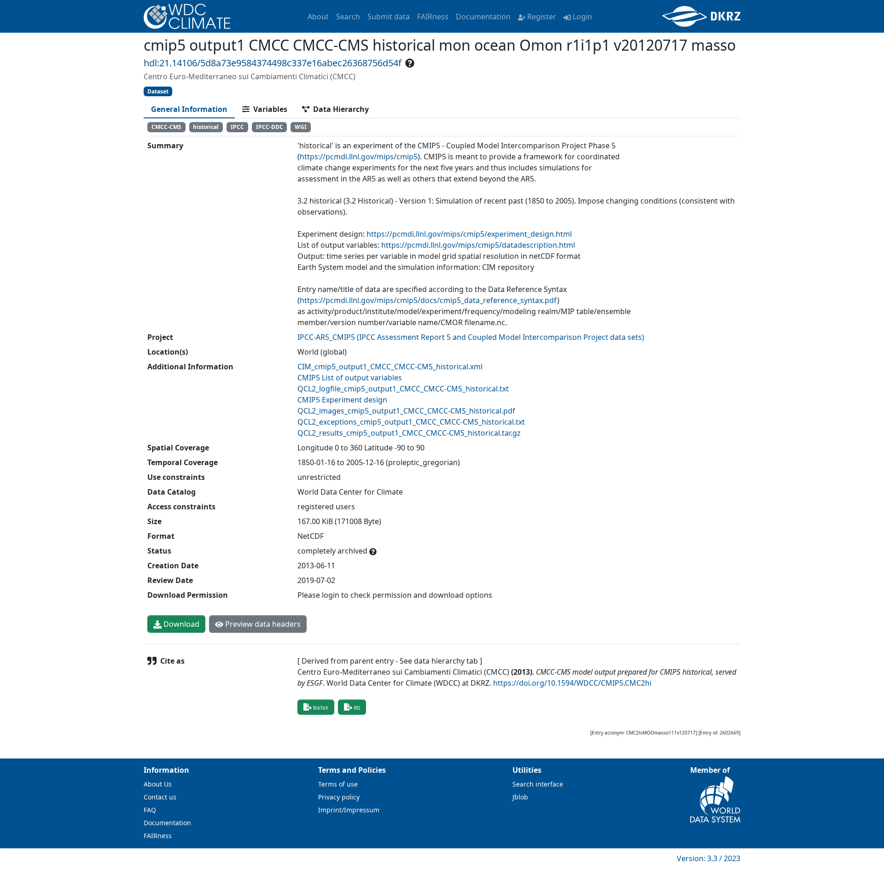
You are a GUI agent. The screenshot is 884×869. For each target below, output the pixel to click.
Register (541, 17)
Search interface (537, 784)
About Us (158, 784)
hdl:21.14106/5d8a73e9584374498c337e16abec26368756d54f (272, 63)
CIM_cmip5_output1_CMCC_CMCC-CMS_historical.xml (390, 367)
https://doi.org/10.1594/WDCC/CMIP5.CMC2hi (572, 683)
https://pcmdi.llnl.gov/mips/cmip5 (359, 157)
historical (206, 127)
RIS (357, 708)
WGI (301, 127)
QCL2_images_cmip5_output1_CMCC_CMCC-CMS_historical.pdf (406, 411)
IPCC (237, 127)
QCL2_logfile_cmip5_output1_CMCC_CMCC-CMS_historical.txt (403, 389)
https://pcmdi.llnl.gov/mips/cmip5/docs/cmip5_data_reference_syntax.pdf (428, 300)
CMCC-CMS (166, 127)
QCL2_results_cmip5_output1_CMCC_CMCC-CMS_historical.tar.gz (409, 433)
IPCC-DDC (269, 127)
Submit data (388, 17)
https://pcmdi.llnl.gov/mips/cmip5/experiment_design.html (469, 234)
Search (348, 17)
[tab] (189, 109)
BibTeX (320, 708)
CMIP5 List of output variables (349, 378)
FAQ (150, 809)
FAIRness (432, 17)
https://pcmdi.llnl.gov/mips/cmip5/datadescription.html (478, 245)
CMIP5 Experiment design (342, 400)
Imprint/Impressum (348, 809)
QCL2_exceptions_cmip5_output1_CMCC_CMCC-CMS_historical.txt (411, 422)
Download (180, 624)
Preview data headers (262, 624)
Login (582, 17)
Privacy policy (339, 797)
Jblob (520, 797)
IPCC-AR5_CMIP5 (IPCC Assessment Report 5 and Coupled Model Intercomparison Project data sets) (470, 337)
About (318, 17)
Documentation (483, 17)
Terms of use (338, 784)
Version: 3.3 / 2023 (708, 858)
